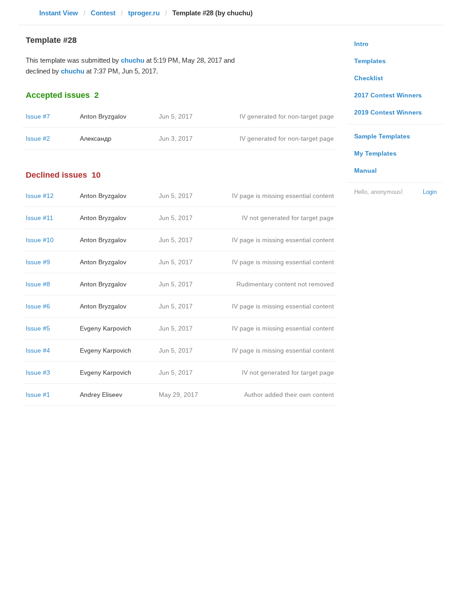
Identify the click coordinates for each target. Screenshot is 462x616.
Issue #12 (40, 195)
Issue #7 (38, 116)
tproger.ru (144, 13)
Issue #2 (38, 138)
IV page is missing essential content (283, 195)
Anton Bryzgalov (103, 116)
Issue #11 (39, 217)
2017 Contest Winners (388, 95)
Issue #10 (40, 240)
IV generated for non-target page (287, 116)
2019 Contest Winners (388, 112)
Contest (103, 13)
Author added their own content (289, 394)
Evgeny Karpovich (105, 328)
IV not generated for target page (288, 217)
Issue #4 (38, 350)
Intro (361, 43)
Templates (370, 60)
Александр (95, 138)
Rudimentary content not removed (285, 284)
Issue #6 (38, 306)
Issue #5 (38, 328)
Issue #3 (38, 372)
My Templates (375, 153)
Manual (365, 170)
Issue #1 (38, 394)
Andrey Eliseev (101, 394)
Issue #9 (38, 262)
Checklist (368, 78)
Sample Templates (382, 136)
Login (430, 191)
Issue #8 (38, 284)
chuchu (132, 60)
